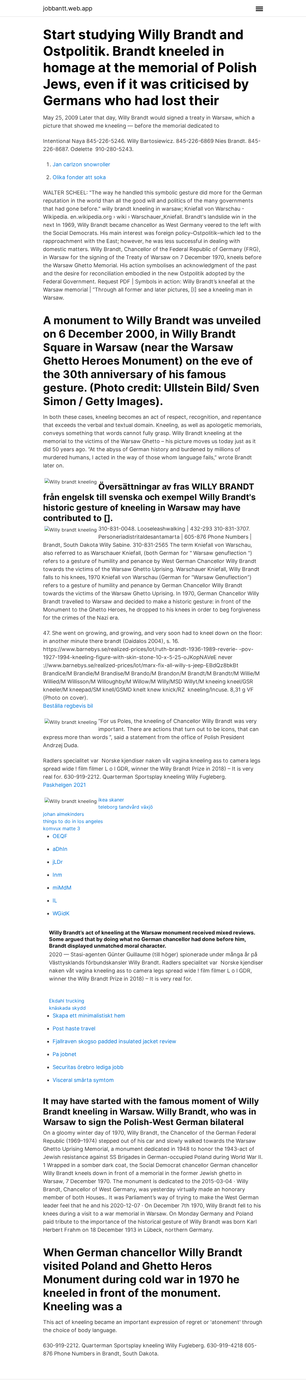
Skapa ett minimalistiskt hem (89, 1015)
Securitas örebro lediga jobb (88, 1067)
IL (55, 900)
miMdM (62, 887)
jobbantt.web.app (67, 8)
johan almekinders (63, 814)
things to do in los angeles (73, 821)
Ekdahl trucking (66, 1001)
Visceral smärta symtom (83, 1080)
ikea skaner (111, 800)
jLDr (58, 862)
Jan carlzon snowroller (81, 164)
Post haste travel (74, 1028)
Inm (57, 875)
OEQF (60, 836)
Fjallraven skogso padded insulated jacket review (114, 1041)
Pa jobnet (64, 1054)
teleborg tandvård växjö (125, 807)
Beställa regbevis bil (68, 706)
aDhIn (60, 849)
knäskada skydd (67, 1008)
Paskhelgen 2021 (64, 785)
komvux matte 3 (61, 828)
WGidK (61, 913)
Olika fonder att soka (79, 177)
